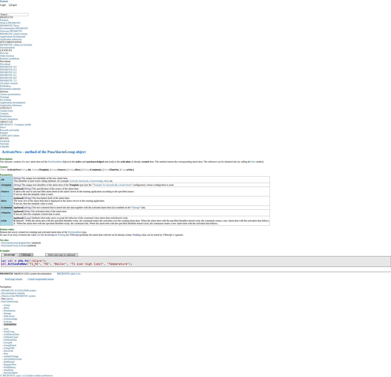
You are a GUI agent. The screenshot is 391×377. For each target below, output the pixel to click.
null (38, 235)
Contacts (4, 113)
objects (7, 298)
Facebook (4, 141)
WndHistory (10, 367)
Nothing (62, 235)
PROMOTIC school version (13, 34)
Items (6, 308)
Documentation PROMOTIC (14, 28)
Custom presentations (10, 94)
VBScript (26, 254)
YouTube (4, 144)
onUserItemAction (13, 359)
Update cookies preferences (39, 375)
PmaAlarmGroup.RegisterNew (16, 243)
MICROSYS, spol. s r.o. (69, 273)
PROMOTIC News (9, 25)
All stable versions (9, 83)
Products (4, 20)
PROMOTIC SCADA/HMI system (18, 290)
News (3, 127)
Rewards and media (9, 130)
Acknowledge (96, 181)
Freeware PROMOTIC (11, 31)
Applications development (12, 36)
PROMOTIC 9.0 (8, 67)
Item (253, 161)
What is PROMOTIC (10, 23)
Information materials (10, 89)
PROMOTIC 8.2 (8, 72)
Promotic (4, 1)
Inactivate (83, 181)
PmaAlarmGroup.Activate (14, 245)
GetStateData (10, 340)
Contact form (6, 111)
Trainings (4, 97)
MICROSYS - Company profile (15, 124)
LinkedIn (4, 146)
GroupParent (10, 345)
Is (173, 235)
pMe (20, 260)
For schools (5, 100)
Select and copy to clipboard (61, 254)
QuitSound (9, 362)
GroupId (8, 342)
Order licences (7, 56)
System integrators (9, 119)
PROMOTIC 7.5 (8, 80)
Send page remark (13, 279)
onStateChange (11, 356)
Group (7, 305)
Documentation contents (13, 293)
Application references (11, 39)
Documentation (7, 47)
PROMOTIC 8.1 (8, 75)
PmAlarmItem (55, 161)
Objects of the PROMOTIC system (18, 296)
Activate (74, 181)
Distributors (5, 116)
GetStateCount (11, 337)
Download (5, 64)
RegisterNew (10, 364)
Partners (4, 133)
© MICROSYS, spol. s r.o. (13, 375)
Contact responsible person (41, 279)
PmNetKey (5, 86)
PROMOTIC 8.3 (8, 69)
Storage (136, 207)
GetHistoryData (11, 334)
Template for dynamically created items (112, 185)
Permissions (9, 310)
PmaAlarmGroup (61, 152)
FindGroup (9, 331)
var (3, 260)
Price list (4, 53)
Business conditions (9, 58)
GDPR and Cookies (9, 135)
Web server (9, 316)
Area (6, 329)
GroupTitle (9, 348)
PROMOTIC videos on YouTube (16, 45)
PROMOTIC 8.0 (8, 78)
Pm (26, 260)
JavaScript (9, 254)
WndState (8, 370)
